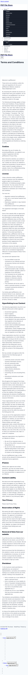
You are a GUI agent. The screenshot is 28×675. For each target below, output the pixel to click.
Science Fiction (9, 32)
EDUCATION (7, 38)
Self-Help (8, 15)
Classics (7, 20)
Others (6, 50)
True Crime (8, 34)
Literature (8, 26)
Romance (8, 36)
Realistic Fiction (9, 22)
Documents (7, 46)
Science (7, 30)
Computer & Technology (10, 24)
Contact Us (7, 51)
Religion (5, 663)
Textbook (8, 11)
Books (4, 637)
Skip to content (5, 1)
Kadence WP (4, 628)
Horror (7, 28)
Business (7, 16)
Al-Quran (10, 44)
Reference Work (9, 13)
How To (6, 48)
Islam (7, 665)
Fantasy (7, 18)
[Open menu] (2, 57)
